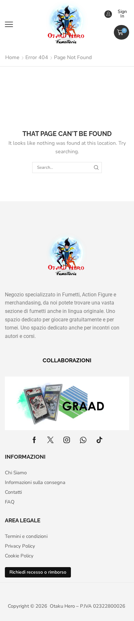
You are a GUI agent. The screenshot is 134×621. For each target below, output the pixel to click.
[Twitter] (50, 440)
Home (12, 57)
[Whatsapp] (83, 440)
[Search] (96, 167)
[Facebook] (34, 440)
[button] (9, 24)
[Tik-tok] (99, 440)
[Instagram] (66, 440)
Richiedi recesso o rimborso (37, 572)
